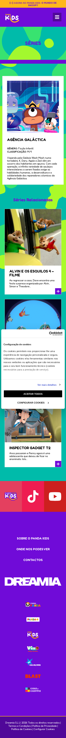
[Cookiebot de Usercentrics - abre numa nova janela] (49, 334)
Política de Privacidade (44, 725)
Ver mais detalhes (47, 384)
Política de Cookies (21, 729)
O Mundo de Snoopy (42, 4)
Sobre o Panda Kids (33, 538)
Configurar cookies (31, 402)
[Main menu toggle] (57, 17)
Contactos (33, 560)
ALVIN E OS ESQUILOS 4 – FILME (31, 273)
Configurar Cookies (44, 729)
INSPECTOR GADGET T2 (30, 448)
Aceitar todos (33, 394)
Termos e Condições (19, 725)
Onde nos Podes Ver (33, 549)
